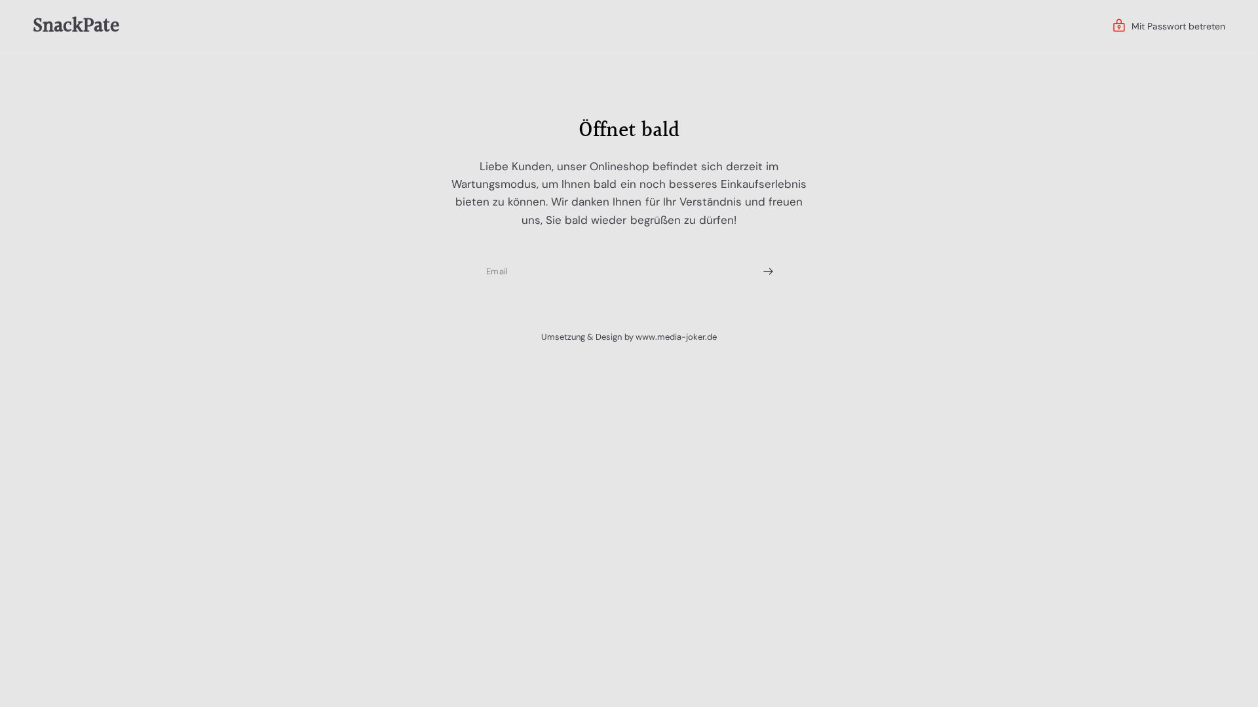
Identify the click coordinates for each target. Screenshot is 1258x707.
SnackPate (76, 26)
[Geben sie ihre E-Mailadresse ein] (768, 271)
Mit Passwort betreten (1178, 26)
